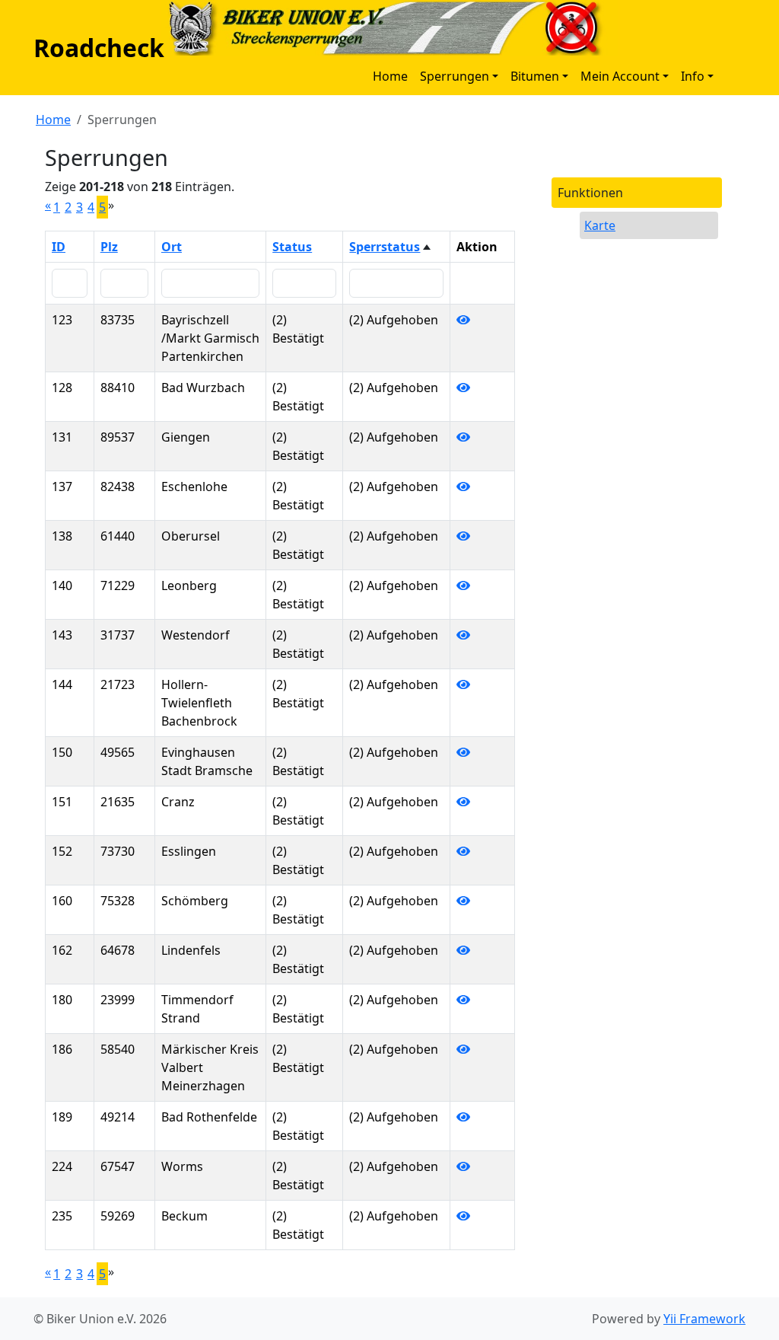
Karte (599, 225)
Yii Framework (704, 1318)
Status (292, 246)
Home (390, 76)
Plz (109, 246)
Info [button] (692, 76)
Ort (171, 246)
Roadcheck (98, 47)
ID (58, 246)
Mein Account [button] (620, 76)
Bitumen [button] (534, 76)
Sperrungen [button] (454, 76)
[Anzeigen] (463, 319)
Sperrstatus (384, 246)
